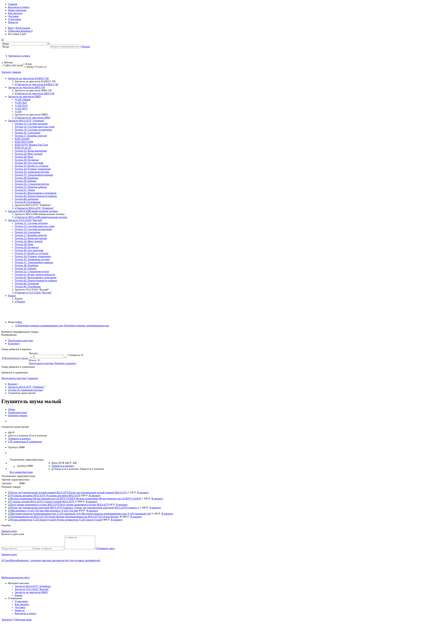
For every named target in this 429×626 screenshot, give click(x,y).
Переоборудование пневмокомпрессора (86, 325)
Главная (12, 4)
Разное (18, 595)
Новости (13, 22)
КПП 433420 (22, 138)
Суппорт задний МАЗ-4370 (58, 501)
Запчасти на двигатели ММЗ (31, 592)
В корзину (14, 343)
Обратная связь (23, 619)
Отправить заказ (105, 548)
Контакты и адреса (18, 7)
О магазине (14, 19)
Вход (11, 27)
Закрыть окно (9, 531)
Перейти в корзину (65, 363)
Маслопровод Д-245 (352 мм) (61, 510)
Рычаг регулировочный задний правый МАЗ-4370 (98, 492)
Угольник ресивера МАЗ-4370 (63, 495)
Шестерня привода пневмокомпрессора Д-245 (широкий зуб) (116, 513)
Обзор (11, 409)
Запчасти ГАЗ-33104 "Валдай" (32, 589)
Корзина (26, 30)
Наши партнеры (17, 10)
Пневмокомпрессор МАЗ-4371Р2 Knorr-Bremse (92, 516)
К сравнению (34, 441)
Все (20, 322)
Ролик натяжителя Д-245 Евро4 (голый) (80, 519)
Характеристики (17, 412)
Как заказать (15, 13)
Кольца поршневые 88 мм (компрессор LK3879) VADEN (108, 498)
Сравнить (32, 378)
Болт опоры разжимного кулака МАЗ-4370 (84, 504)
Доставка (13, 16)
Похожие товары (17, 415)
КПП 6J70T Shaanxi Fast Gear (31, 144)
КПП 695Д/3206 (24, 141)
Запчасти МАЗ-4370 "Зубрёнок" (33, 586)
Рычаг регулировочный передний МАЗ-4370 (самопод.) (107, 507)
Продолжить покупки (20, 340)
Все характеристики (21, 472)
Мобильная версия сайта (15, 577)
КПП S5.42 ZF (23, 147)
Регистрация (23, 27)
